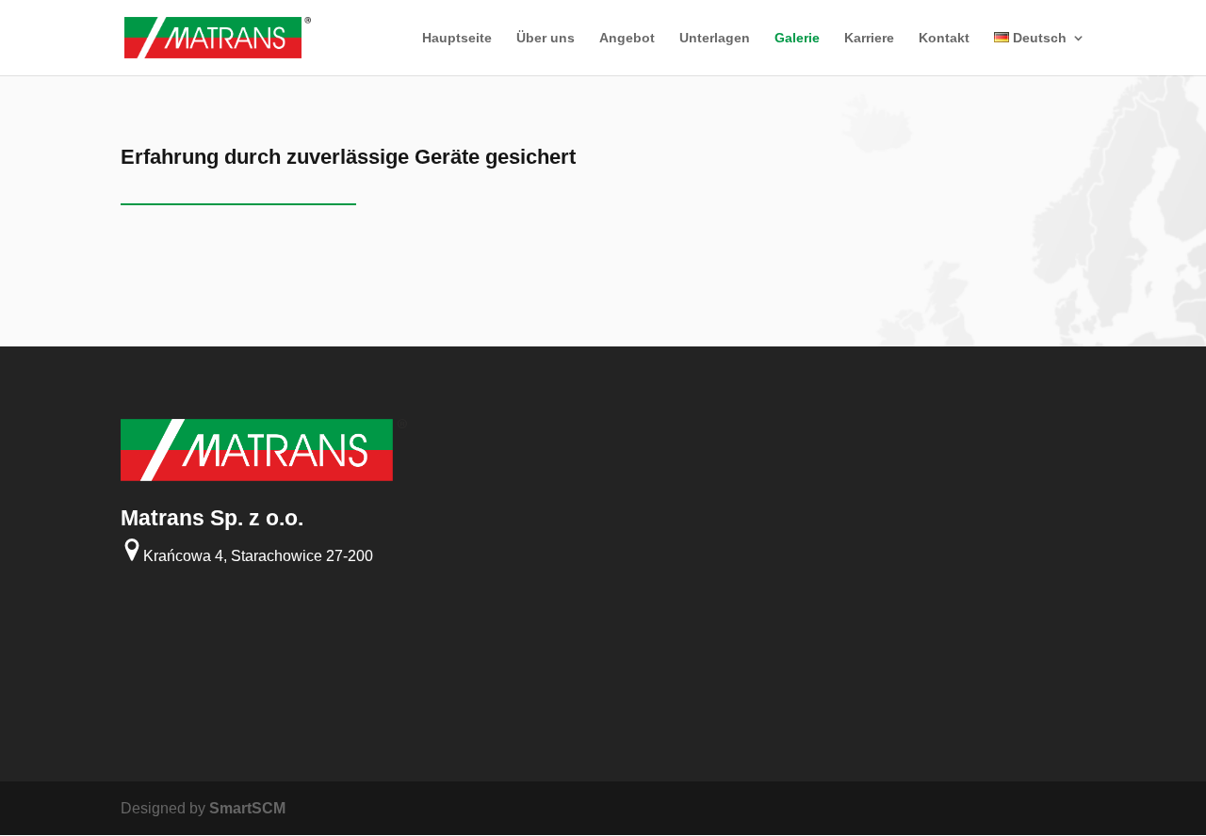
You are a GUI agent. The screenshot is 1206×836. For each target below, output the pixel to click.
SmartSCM (247, 808)
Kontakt (944, 38)
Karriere (869, 38)
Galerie (797, 38)
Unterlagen (714, 38)
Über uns (545, 38)
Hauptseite (457, 38)
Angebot (627, 38)
